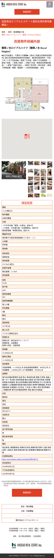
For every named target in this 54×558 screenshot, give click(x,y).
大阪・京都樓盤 (27, 511)
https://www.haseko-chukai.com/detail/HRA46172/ (20, 459)
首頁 (3, 32)
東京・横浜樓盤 (27, 506)
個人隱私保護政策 (25, 536)
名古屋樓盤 (27, 516)
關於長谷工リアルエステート (27, 520)
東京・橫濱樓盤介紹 (16, 32)
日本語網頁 (37, 536)
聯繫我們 (27, 12)
